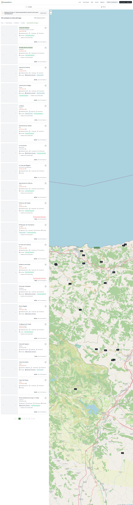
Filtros (104, 6)
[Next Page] (32, 419)
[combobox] (61, 7)
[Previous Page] (17, 419)
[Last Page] (34, 419)
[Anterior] (3, 35)
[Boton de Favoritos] (45, 28)
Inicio (80, 2)
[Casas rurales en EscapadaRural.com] (6, 2)
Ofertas (97, 2)
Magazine (102, 2)
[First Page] (15, 419)
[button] (106, 351)
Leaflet (120, 504)
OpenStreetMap (130, 504)
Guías (92, 2)
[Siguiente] (16, 35)
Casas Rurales (86, 2)
